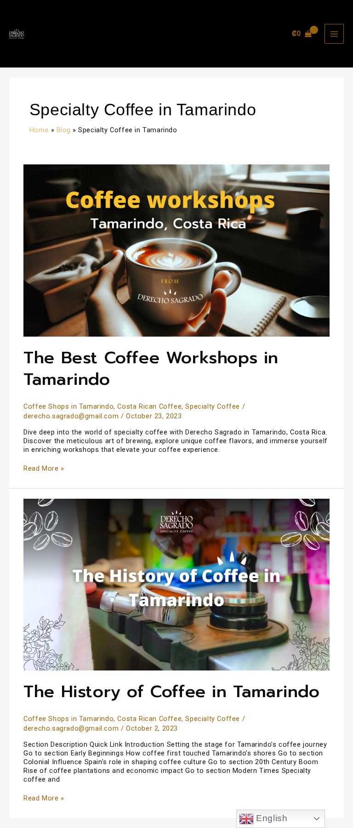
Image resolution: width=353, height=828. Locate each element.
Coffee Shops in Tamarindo (68, 406)
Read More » (43, 468)
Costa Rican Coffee (149, 406)
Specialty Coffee (212, 406)
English (271, 818)
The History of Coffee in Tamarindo (171, 691)
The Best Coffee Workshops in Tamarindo (151, 368)
